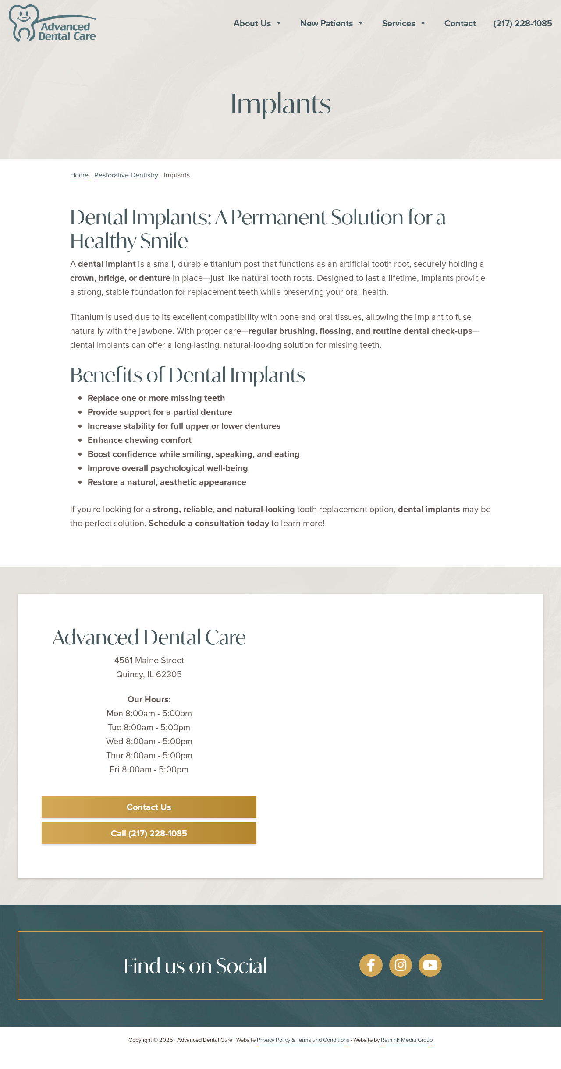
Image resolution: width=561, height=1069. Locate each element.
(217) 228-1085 (523, 23)
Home (79, 175)
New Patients (326, 23)
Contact (460, 23)
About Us (252, 23)
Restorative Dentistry (126, 175)
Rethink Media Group (407, 1040)
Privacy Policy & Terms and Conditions (303, 1040)
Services (398, 23)
